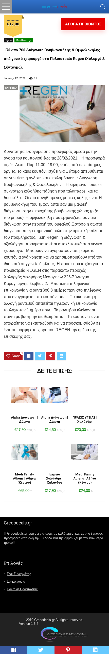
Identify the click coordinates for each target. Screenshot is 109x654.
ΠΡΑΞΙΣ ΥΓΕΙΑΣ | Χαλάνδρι (84, 419)
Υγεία (8, 40)
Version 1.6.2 (28, 624)
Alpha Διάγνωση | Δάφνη (24, 419)
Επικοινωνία (16, 581)
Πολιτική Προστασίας (22, 589)
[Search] (103, 6)
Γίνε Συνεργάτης (19, 574)
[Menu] (6, 6)
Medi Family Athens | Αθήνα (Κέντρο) (24, 478)
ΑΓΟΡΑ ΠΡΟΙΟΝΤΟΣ (83, 24)
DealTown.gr (23, 40)
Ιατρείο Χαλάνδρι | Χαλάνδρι (54, 478)
